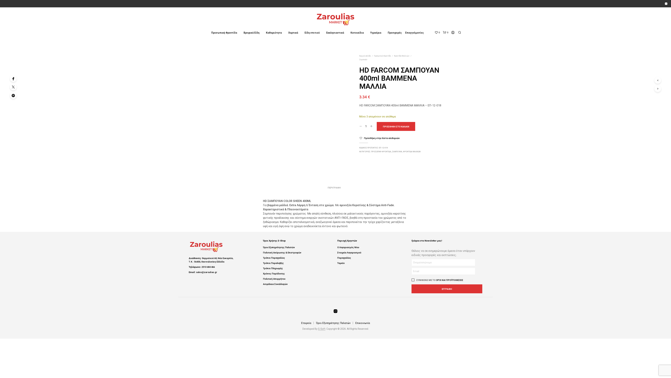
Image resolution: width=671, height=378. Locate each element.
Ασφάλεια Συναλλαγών (275, 284)
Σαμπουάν (363, 60)
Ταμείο (341, 263)
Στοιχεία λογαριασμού (349, 252)
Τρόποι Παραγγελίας (274, 258)
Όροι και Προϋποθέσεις (449, 280)
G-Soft (321, 329)
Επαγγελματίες (414, 32)
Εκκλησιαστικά (335, 32)
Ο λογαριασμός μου (348, 247)
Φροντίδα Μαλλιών (401, 56)
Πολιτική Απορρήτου (274, 279)
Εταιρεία (306, 323)
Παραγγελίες (344, 258)
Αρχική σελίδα (365, 56)
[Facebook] (13, 78)
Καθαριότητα (274, 32)
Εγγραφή (447, 289)
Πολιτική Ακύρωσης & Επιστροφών (282, 252)
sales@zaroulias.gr (206, 272)
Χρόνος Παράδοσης (274, 273)
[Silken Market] (666, 3)
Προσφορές (395, 32)
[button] (437, 32)
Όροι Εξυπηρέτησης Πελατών (279, 247)
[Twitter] (13, 87)
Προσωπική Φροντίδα (224, 32)
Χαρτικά (293, 32)
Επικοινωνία (362, 323)
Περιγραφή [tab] (334, 187)
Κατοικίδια (357, 32)
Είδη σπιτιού (312, 32)
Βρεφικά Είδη (251, 32)
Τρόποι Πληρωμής (273, 268)
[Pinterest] (13, 95)
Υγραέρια (375, 32)
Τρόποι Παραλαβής (273, 263)
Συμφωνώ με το (439, 280)
